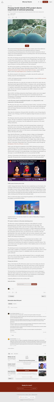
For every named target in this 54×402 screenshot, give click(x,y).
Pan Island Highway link (20, 71)
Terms (30, 394)
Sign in (50, 1)
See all (10, 378)
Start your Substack (24, 397)
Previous (12, 296)
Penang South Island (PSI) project (23, 49)
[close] (37, 356)
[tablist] (12, 304)
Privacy (26, 394)
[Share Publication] (41, 2)
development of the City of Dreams (15, 144)
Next (43, 296)
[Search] (39, 2)
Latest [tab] (12, 353)
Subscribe (45, 1)
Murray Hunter (15, 359)
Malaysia (10, 5)
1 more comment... (11, 348)
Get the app (32, 397)
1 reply (12, 335)
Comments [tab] (10, 303)
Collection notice (34, 394)
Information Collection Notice (26, 373)
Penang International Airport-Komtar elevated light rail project (22, 70)
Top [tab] (9, 353)
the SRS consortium (41, 78)
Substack (21, 399)
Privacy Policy (35, 373)
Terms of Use (32, 372)
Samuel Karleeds (13, 338)
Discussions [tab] (16, 353)
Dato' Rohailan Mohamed (14, 313)
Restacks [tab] (14, 303)
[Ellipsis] (46, 313)
